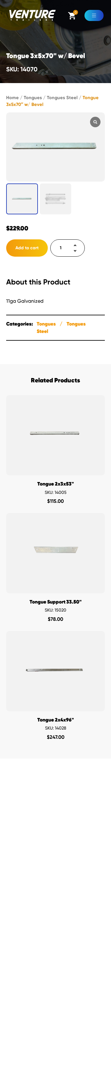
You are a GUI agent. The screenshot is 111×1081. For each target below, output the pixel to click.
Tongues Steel (62, 97)
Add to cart (27, 247)
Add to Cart (56, 469)
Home (12, 97)
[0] (72, 18)
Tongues (33, 97)
